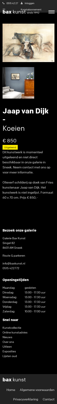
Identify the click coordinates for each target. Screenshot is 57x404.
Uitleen (7, 346)
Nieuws (7, 337)
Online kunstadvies (15, 332)
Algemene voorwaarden (37, 390)
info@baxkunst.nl (14, 263)
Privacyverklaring (25, 399)
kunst (21, 12)
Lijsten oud (10, 356)
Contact (48, 399)
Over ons (8, 342)
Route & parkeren (14, 255)
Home (10, 390)
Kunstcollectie (12, 327)
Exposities (9, 351)
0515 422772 (11, 268)
